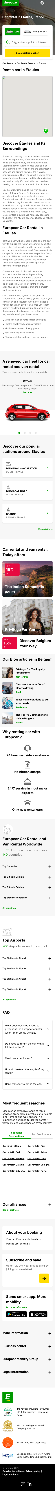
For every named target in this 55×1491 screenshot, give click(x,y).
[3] (30, 433)
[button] (46, 131)
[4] (36, 433)
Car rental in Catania (13, 1164)
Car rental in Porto (37, 1171)
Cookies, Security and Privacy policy (21, 1471)
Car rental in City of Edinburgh (13, 1171)
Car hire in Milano (11, 1146)
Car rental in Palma (37, 1152)
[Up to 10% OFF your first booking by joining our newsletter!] (44, 1278)
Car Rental (7, 63)
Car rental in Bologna (39, 1164)
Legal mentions (10, 1474)
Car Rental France (26, 63)
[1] (19, 433)
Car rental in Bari (11, 1152)
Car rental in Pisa (36, 1146)
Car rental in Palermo (13, 1158)
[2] (25, 433)
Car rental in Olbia (37, 1158)
